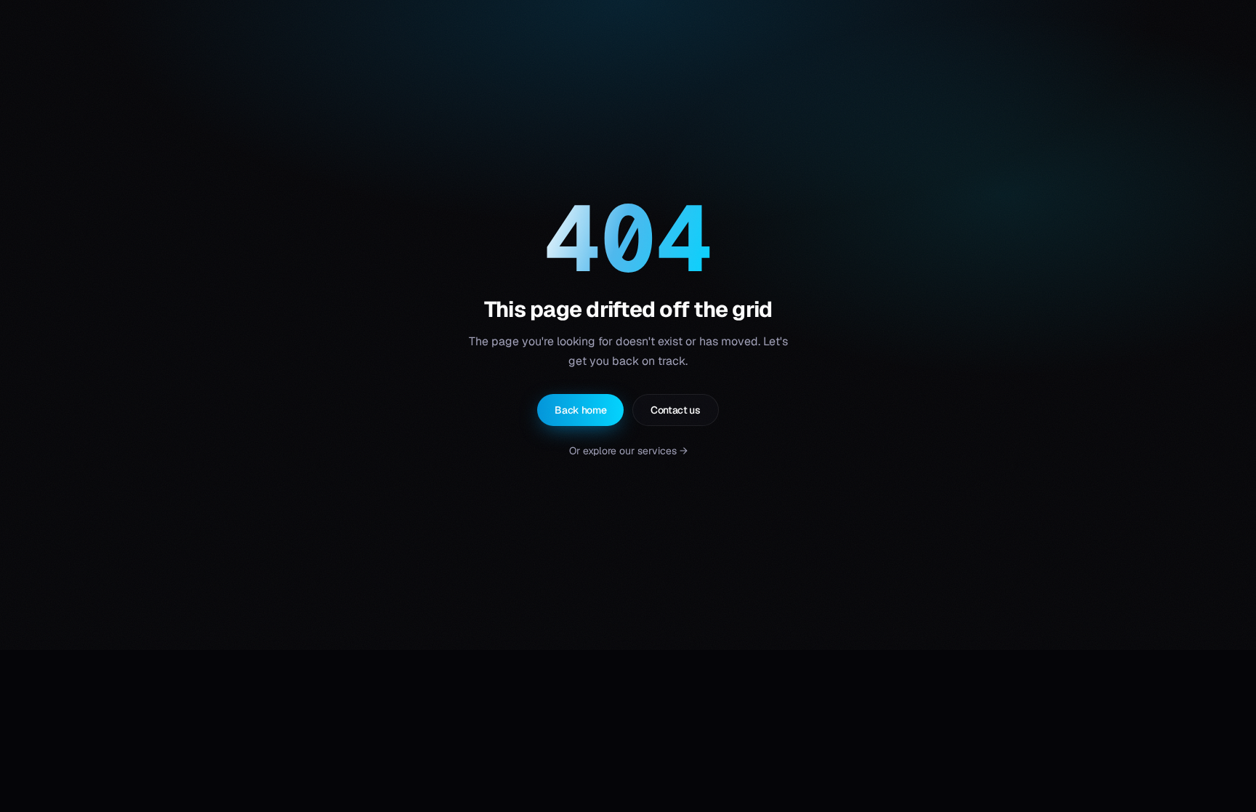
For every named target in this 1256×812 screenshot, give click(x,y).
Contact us (676, 410)
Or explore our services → (628, 450)
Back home (580, 410)
